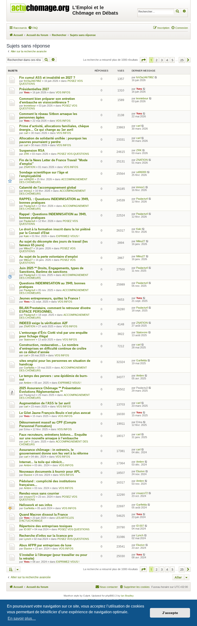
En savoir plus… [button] (22, 618)
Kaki (26, 236)
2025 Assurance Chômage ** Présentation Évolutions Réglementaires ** (50, 389)
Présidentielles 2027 (34, 89)
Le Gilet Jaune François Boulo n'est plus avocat (54, 413)
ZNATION (29, 167)
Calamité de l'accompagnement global (47, 187)
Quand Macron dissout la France (43, 514)
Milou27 (28, 248)
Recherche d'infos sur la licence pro (46, 535)
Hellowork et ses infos (35, 505)
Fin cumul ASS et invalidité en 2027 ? (47, 77)
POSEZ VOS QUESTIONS (73, 153)
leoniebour (30, 105)
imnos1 (28, 190)
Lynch (27, 538)
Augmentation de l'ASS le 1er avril (44, 403)
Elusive (28, 474)
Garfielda (29, 367)
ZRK (26, 153)
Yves (27, 92)
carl (26, 132)
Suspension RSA (31, 150)
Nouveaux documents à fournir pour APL (49, 471)
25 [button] (182, 60)
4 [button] (167, 60)
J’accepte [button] (170, 613)
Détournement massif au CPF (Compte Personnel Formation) (47, 424)
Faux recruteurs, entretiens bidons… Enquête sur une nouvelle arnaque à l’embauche (53, 436)
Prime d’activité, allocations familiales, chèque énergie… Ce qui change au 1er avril (54, 127)
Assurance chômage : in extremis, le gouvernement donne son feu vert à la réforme (53, 451)
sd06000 (29, 179)
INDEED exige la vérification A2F (43, 323)
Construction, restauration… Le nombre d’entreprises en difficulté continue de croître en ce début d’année (52, 348)
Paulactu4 (29, 205)
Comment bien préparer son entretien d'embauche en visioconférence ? (47, 100)
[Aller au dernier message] (156, 77)
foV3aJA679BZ (32, 80)
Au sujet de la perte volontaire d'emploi (48, 256)
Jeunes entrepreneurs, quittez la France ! (49, 298)
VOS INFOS (63, 92)
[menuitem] (33, 28)
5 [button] (172, 60)
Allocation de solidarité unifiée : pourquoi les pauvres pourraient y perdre (53, 140)
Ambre (27, 382)
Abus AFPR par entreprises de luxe (45, 545)
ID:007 (27, 529)
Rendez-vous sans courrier (39, 493)
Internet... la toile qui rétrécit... (41, 462)
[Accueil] (40, 6)
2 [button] (156, 60)
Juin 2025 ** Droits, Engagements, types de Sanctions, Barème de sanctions (51, 270)
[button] (143, 60)
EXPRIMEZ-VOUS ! (67, 236)
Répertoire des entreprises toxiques (45, 526)
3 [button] (162, 60)
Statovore (29, 339)
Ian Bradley (127, 595)
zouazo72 (29, 496)
